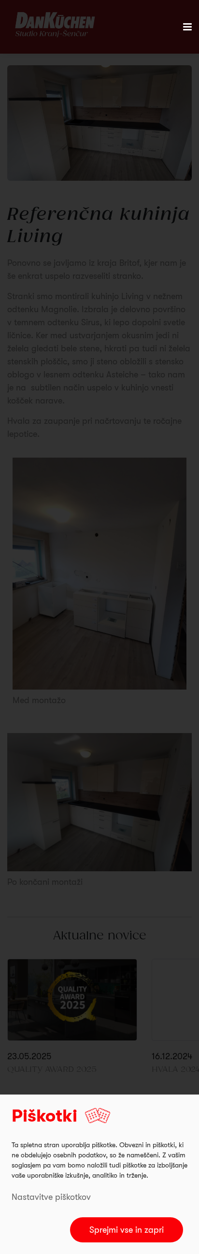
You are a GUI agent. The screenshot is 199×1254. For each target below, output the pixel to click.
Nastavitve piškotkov (51, 1197)
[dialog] (99, 1174)
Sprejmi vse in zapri (126, 1230)
